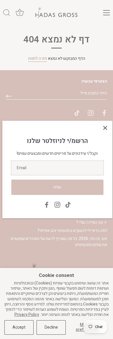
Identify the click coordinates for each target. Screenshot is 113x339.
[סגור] (105, 128)
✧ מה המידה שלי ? (91, 222)
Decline (51, 327)
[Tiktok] (68, 204)
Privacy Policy (26, 315)
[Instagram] (57, 204)
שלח (57, 187)
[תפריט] (106, 12)
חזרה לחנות (37, 58)
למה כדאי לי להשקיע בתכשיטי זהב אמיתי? (72, 231)
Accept (18, 327)
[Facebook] (47, 204)
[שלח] (9, 96)
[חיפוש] (6, 13)
